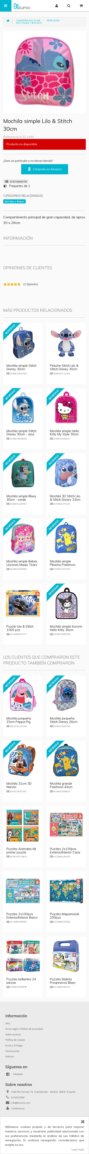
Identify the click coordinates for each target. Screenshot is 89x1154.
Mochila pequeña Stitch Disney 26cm (63, 720)
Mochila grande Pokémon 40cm (61, 785)
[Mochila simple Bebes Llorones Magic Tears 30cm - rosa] (22, 537)
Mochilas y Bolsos (29, 22)
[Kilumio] (22, 5)
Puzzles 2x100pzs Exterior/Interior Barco (22, 915)
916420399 (18, 1097)
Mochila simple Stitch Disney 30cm (21, 367)
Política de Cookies (15, 1039)
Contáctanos (18, 1108)
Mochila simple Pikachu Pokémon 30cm (62, 564)
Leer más (78, 1149)
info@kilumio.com (20, 1102)
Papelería (53, 20)
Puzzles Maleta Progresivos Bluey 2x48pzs (63, 982)
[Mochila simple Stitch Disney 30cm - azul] (22, 407)
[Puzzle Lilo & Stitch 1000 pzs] (22, 603)
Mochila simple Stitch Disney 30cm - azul (21, 432)
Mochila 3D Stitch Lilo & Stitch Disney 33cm (65, 498)
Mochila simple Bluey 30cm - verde (21, 498)
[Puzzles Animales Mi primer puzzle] (22, 825)
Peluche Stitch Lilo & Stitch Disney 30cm (64, 367)
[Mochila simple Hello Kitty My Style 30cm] (66, 407)
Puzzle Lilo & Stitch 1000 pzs (19, 628)
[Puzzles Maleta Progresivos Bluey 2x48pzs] (66, 956)
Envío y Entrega (13, 1045)
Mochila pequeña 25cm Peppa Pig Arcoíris (18, 721)
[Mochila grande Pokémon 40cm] (66, 760)
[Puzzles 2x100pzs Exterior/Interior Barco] (22, 890)
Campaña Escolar (28, 20)
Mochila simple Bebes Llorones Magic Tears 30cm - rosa (21, 564)
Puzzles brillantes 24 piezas (21, 981)
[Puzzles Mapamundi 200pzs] (66, 890)
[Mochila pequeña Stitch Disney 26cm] (66, 695)
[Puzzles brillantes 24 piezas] (22, 956)
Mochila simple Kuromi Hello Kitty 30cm (66, 628)
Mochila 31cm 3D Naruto (19, 785)
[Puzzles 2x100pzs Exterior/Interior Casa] (66, 825)
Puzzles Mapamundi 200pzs (64, 915)
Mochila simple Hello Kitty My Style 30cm (64, 432)
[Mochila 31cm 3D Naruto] (22, 760)
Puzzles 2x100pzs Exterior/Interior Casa (65, 850)
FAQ (7, 1023)
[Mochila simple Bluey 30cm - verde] (22, 472)
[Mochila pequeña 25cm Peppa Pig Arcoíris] (22, 695)
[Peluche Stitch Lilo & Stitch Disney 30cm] (66, 342)
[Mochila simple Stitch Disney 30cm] (22, 342)
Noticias (9, 1056)
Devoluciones (12, 1051)
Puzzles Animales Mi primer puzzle (21, 850)
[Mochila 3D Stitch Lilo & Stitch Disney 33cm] (66, 472)
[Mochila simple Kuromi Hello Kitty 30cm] (66, 603)
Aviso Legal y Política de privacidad (24, 1028)
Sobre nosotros (13, 1034)
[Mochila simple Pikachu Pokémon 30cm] (66, 537)
